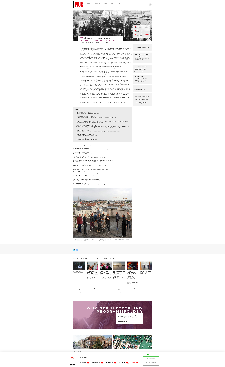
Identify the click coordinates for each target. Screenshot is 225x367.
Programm (90, 5)
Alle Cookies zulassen (151, 354)
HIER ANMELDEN (122, 321)
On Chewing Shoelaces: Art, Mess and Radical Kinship (92, 273)
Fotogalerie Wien (140, 89)
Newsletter (97, 3)
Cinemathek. (144, 103)
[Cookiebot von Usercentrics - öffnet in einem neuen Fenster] (72, 365)
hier (138, 49)
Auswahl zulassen (151, 358)
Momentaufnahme (146, 271)
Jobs (112, 3)
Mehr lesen (79, 292)
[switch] (102, 362)
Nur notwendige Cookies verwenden (151, 363)
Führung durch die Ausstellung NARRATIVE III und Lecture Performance (119, 274)
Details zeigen (135, 362)
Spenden (89, 3)
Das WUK (106, 5)
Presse (105, 3)
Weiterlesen (138, 61)
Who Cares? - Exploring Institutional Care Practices (105, 273)
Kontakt (122, 5)
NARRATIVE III (77, 271)
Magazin (114, 5)
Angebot (98, 5)
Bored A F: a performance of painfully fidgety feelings (132, 274)
